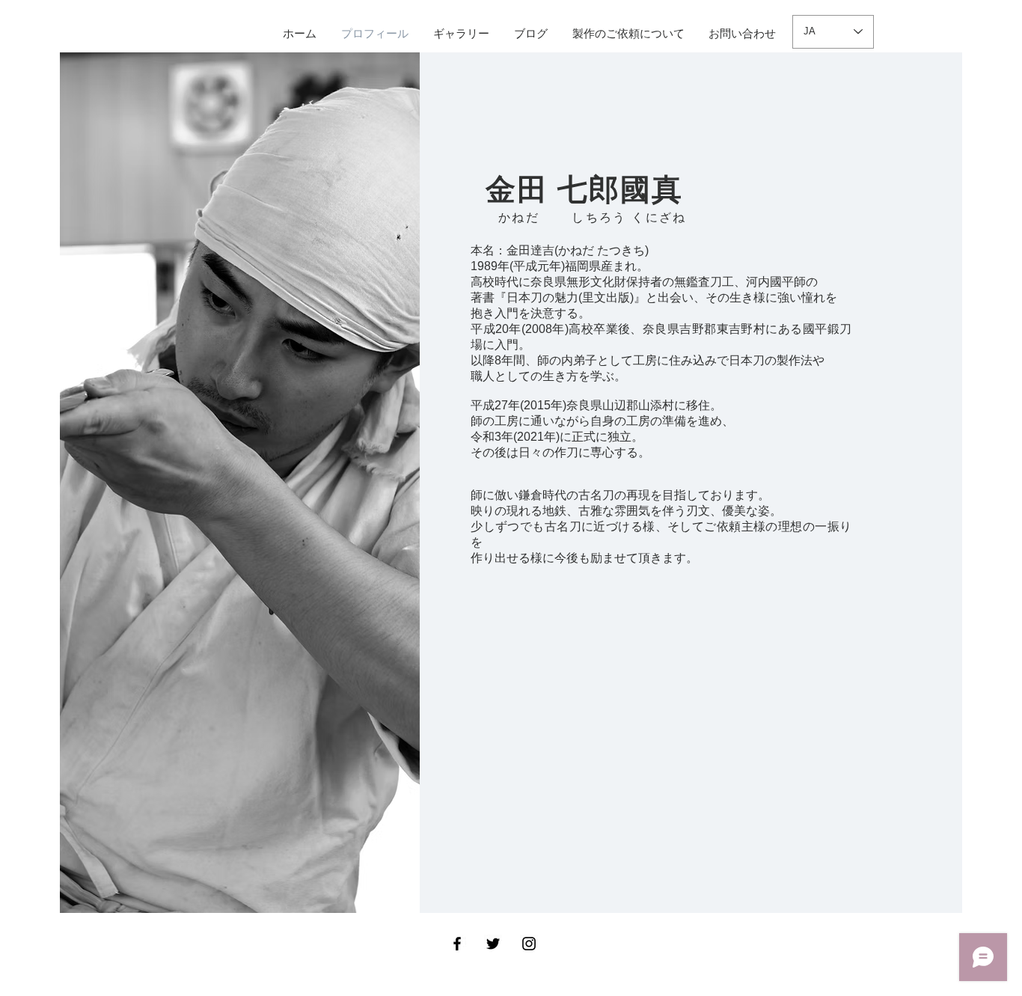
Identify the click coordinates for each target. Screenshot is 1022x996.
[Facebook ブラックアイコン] (457, 944)
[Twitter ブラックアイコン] (493, 944)
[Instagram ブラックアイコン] (529, 944)
